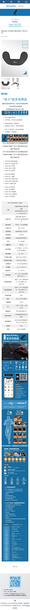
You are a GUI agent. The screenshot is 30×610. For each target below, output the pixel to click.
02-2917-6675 (8, 590)
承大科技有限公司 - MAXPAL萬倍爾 (15, 6)
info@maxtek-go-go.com (17, 593)
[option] (15, 58)
